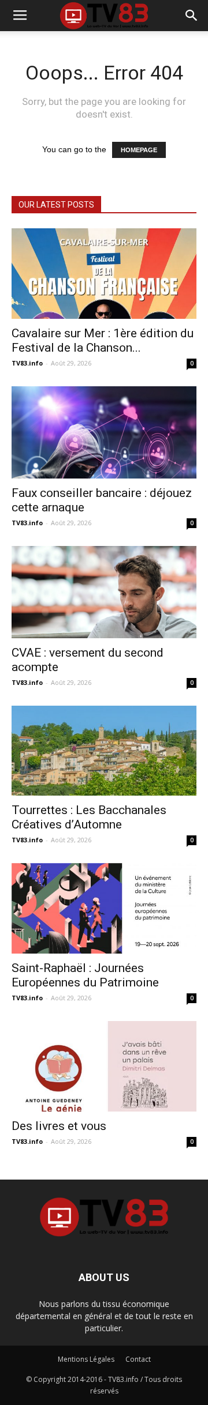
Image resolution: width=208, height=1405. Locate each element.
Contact (138, 1359)
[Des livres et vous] (104, 1066)
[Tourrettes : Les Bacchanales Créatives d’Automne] (104, 751)
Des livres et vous (59, 1126)
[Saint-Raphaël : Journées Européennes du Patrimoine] (104, 908)
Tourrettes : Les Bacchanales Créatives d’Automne (89, 817)
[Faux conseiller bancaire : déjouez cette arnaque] (104, 432)
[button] (192, 15)
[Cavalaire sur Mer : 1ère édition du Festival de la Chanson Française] (104, 273)
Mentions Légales (86, 1359)
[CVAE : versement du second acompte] (104, 592)
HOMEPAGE (139, 149)
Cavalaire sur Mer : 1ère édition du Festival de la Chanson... (103, 340)
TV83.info (27, 363)
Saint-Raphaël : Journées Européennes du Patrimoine (85, 975)
